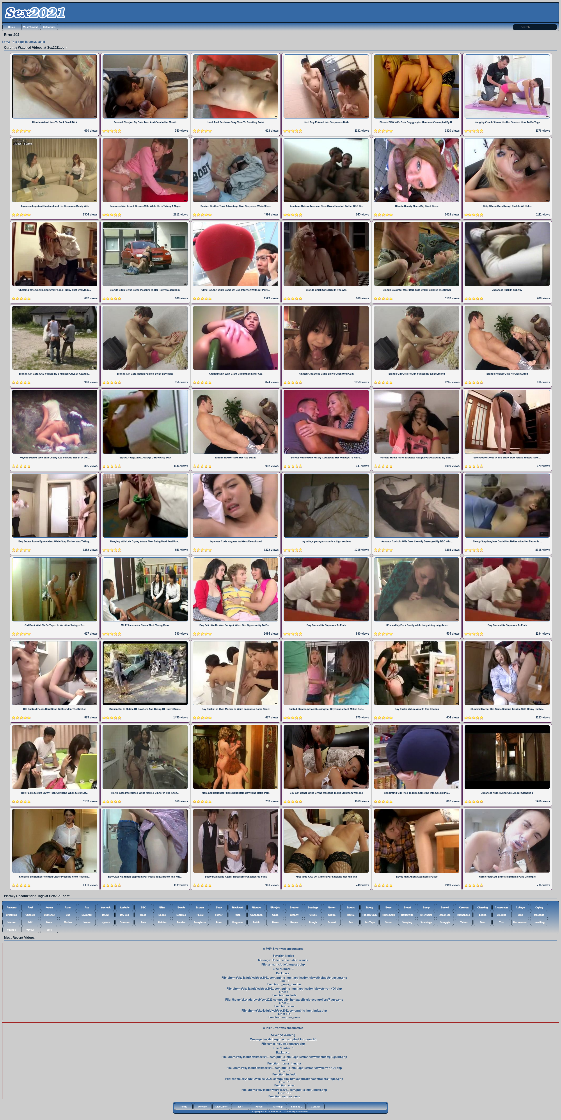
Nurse (86, 922)
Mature (11, 922)
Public (256, 922)
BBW (162, 907)
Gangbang (256, 915)
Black (219, 907)
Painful (162, 922)
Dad (68, 915)
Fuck (237, 915)
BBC (143, 907)
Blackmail (237, 907)
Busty (426, 907)
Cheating (482, 907)
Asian (68, 907)
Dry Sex (124, 915)
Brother (294, 907)
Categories (49, 27)
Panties (181, 922)
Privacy (202, 1106)
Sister (388, 922)
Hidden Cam (369, 915)
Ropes (294, 922)
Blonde (256, 907)
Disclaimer (221, 1106)
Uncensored (520, 922)
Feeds (259, 1106)
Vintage (11, 929)
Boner (331, 907)
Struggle (445, 922)
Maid (520, 915)
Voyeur (30, 929)
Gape (275, 915)
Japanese (444, 915)
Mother (68, 922)
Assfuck (105, 907)
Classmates (501, 907)
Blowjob (275, 907)
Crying (539, 907)
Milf (30, 922)
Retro (275, 922)
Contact (315, 1106)
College (520, 907)
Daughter (87, 915)
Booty (369, 907)
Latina (482, 915)
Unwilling (539, 922)
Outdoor (125, 922)
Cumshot (49, 915)
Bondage (313, 907)
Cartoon (464, 907)
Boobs (351, 907)
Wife (49, 929)
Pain (143, 922)
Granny (294, 915)
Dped (143, 915)
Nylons (106, 922)
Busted (445, 907)
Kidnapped (463, 915)
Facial (200, 915)
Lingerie (501, 915)
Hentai (350, 915)
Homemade (388, 915)
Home (11, 27)
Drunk (105, 915)
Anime (49, 907)
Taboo (463, 922)
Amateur (11, 907)
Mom (49, 922)
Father (218, 915)
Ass (87, 907)
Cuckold (30, 915)
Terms (183, 1106)
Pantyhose (200, 922)
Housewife (407, 915)
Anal (30, 907)
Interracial (426, 915)
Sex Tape (369, 922)
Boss (388, 907)
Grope (313, 915)
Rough (313, 922)
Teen (482, 922)
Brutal (407, 907)
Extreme (181, 915)
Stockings (426, 922)
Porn (219, 922)
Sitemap (278, 1106)
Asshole (124, 907)
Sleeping (407, 922)
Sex (351, 922)
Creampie (11, 915)
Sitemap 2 (296, 1106)
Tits (501, 922)
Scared (332, 922)
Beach (181, 907)
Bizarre (200, 907)
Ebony (162, 915)
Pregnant (237, 922)
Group (332, 915)
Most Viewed (30, 27)
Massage (539, 915)
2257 (240, 1106)
